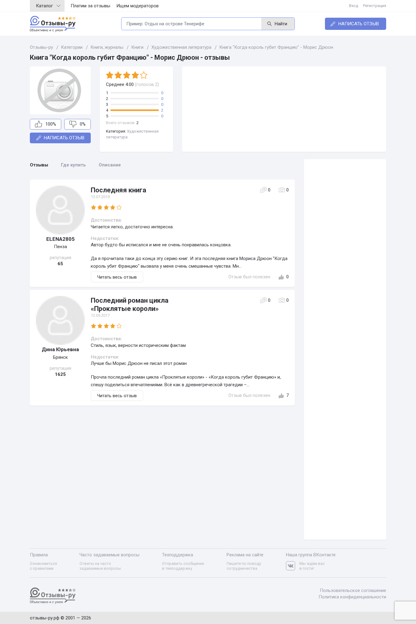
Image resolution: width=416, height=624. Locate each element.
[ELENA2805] (60, 210)
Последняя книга (118, 190)
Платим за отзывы (90, 6)
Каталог (44, 6)
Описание (110, 165)
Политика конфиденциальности (352, 597)
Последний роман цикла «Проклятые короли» (129, 304)
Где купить (73, 165)
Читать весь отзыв (117, 277)
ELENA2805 (60, 239)
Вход (353, 5)
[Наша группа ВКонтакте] (292, 566)
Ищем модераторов (137, 6)
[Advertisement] (284, 109)
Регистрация (374, 5)
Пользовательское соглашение (353, 590)
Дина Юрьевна (60, 349)
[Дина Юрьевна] (60, 320)
